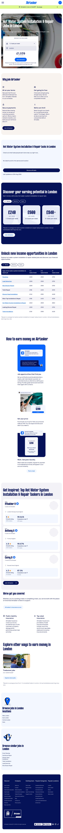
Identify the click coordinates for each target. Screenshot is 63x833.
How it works (7, 785)
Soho (3, 722)
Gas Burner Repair (7, 755)
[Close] (57, 7)
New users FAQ (7, 805)
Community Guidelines (20, 792)
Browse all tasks (31, 170)
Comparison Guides (8, 798)
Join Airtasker (21, 59)
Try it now (39, 7)
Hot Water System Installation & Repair (14, 303)
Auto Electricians (39, 789)
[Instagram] (55, 824)
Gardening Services (39, 798)
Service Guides (7, 796)
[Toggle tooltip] (27, 519)
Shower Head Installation (10, 294)
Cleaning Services (39, 787)
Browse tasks (28, 787)
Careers (16, 787)
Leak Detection (7, 281)
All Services (37, 802)
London (49, 785)
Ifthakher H (10, 504)
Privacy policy (18, 802)
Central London (6, 720)
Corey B (8, 557)
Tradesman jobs (9, 670)
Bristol (49, 789)
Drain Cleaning (6, 753)
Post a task (31, 471)
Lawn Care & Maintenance (40, 800)
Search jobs (6, 792)
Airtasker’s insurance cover (13, 607)
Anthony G (9, 530)
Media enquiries (18, 789)
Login (27, 789)
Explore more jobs (10, 678)
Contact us (17, 800)
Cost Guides (7, 794)
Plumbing (5, 277)
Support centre (29, 794)
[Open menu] (2, 2)
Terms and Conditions (19, 796)
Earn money (6, 787)
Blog (16, 798)
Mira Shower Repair (8, 285)
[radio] (7, 201)
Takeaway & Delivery (39, 792)
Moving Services (38, 796)
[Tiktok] (58, 824)
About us (17, 785)
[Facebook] (53, 824)
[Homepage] (31, 2)
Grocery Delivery (38, 794)
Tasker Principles (18, 794)
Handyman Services (39, 785)
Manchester (50, 792)
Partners (6, 802)
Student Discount (8, 800)
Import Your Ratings (30, 792)
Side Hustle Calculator (9, 789)
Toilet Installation (7, 311)
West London (5, 715)
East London (5, 718)
